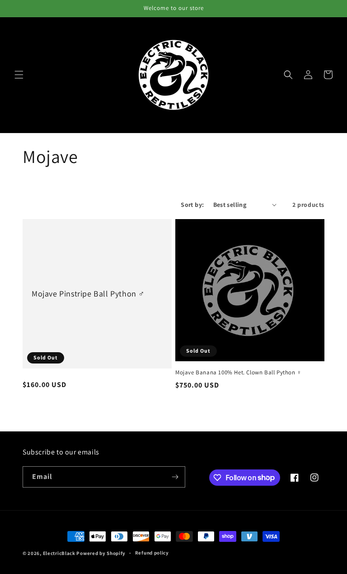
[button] (19, 75)
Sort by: (192, 205)
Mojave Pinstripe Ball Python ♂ (88, 293)
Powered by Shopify (101, 553)
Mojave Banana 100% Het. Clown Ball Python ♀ (238, 372)
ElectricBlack (59, 553)
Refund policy (152, 553)
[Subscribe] (175, 477)
